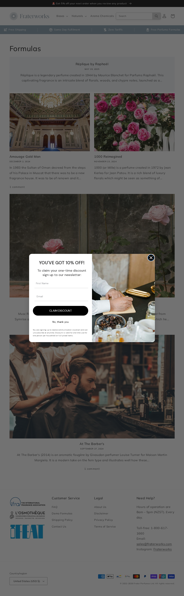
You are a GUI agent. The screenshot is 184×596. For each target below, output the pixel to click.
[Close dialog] (151, 258)
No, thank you (60, 321)
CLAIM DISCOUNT (60, 311)
